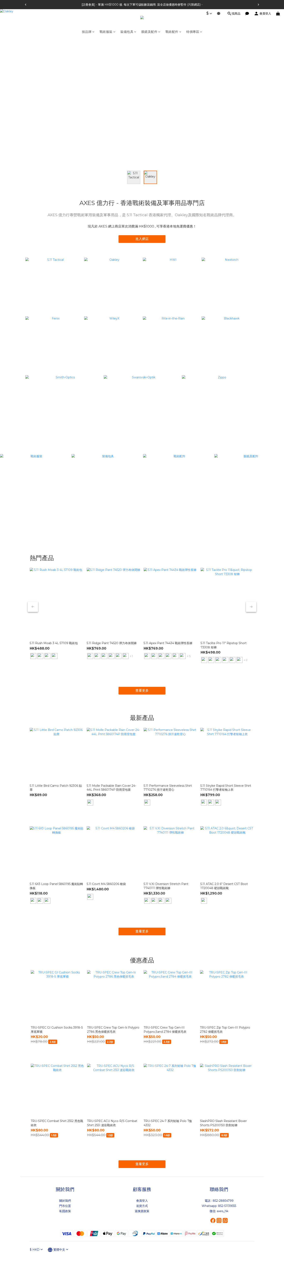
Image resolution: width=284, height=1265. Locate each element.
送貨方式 (142, 1206)
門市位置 (65, 1206)
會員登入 (142, 1201)
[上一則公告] (25, 4)
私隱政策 (65, 1211)
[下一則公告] (258, 4)
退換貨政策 (142, 1211)
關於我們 (65, 1201)
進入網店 (142, 239)
